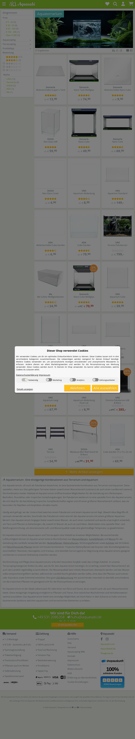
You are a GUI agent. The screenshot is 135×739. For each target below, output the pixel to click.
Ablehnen (77, 388)
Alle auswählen (105, 388)
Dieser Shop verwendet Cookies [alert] (67, 350)
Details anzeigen (25, 389)
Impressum (44, 375)
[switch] (25, 379)
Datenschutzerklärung (27, 375)
